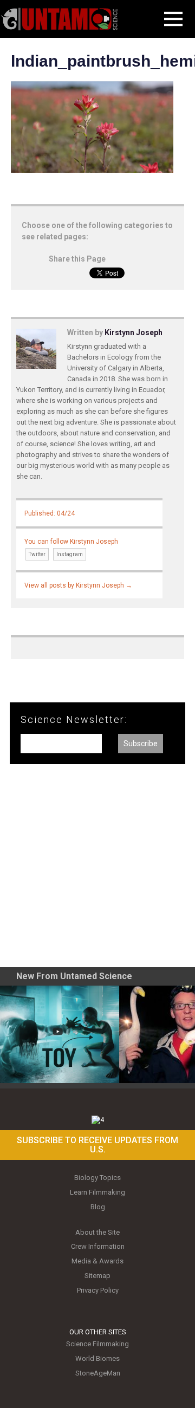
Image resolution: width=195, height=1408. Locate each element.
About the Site (97, 1232)
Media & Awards (97, 1261)
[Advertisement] (97, 869)
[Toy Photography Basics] (59, 1034)
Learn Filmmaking (97, 1192)
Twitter (37, 554)
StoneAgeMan (97, 1373)
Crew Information (98, 1246)
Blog (97, 1207)
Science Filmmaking (97, 1344)
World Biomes (97, 1358)
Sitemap (97, 1276)
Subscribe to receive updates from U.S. (97, 1145)
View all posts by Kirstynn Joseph (78, 585)
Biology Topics (97, 1178)
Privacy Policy (98, 1290)
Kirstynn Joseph (133, 332)
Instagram (69, 554)
